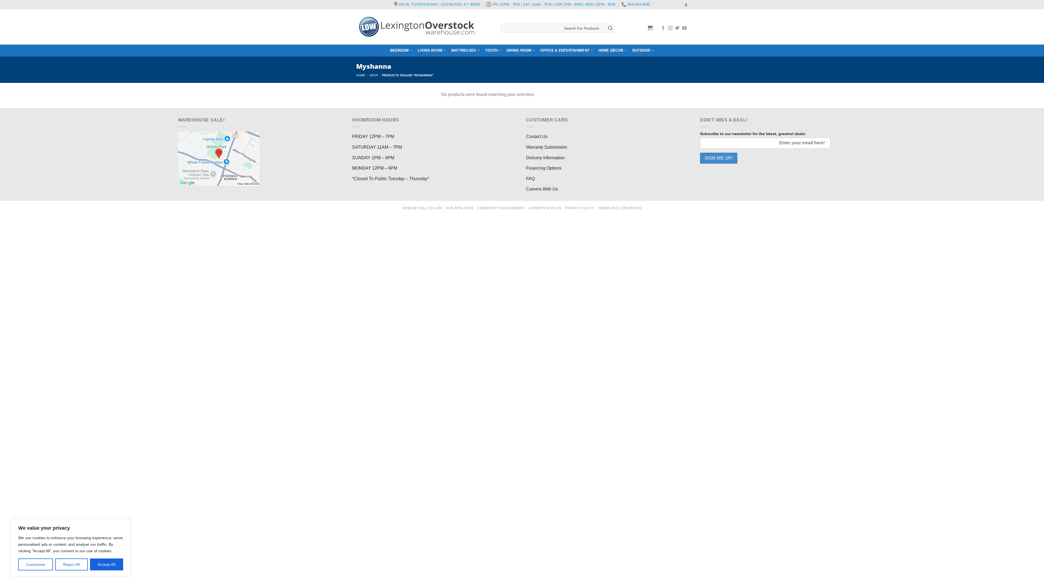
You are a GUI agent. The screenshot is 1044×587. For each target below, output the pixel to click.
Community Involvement (501, 208)
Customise (35, 564)
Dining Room (519, 50)
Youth (491, 50)
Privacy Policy (579, 208)
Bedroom (399, 50)
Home (360, 75)
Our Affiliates (460, 208)
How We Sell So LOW (422, 208)
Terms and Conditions (619, 208)
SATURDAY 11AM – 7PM (377, 147)
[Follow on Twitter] (677, 28)
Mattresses (463, 50)
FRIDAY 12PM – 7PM (373, 136)
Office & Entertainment (564, 50)
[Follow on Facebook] (663, 28)
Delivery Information (545, 157)
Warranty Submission (546, 147)
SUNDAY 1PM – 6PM (373, 157)
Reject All (71, 564)
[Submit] (610, 28)
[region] (70, 547)
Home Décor (610, 50)
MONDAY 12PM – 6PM (374, 168)
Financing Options (543, 168)
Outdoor (641, 50)
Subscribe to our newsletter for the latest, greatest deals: (753, 134)
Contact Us (537, 136)
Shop (373, 75)
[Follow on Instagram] (670, 28)
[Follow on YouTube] (684, 28)
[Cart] (650, 27)
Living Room (430, 50)
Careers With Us (542, 189)
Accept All (106, 564)
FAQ (530, 178)
